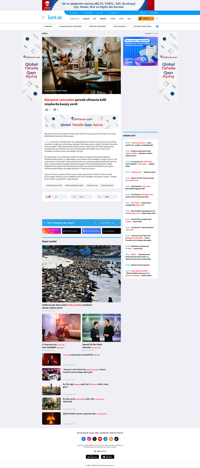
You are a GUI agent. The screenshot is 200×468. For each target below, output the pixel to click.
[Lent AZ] (55, 17)
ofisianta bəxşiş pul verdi (74, 185)
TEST (129, 19)
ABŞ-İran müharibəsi (97, 26)
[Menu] (43, 17)
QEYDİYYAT (154, 13)
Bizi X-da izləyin (110, 231)
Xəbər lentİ (74, 19)
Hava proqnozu (120, 26)
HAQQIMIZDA (104, 433)
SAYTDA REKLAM (82, 433)
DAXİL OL (143, 13)
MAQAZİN (86, 19)
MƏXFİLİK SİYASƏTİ (116, 433)
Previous (42, 26)
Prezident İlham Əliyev (143, 26)
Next (157, 26)
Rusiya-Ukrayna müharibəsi (70, 26)
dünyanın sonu (92, 185)
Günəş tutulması (107, 185)
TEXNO (112, 19)
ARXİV (97, 433)
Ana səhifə (148, 33)
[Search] (157, 18)
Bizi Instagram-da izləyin (53, 231)
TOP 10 (121, 19)
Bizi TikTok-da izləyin (72, 231)
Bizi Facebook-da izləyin (93, 231)
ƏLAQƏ (91, 433)
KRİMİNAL (103, 19)
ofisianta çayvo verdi (54, 185)
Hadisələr (48, 26)
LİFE (94, 19)
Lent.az (47, 142)
